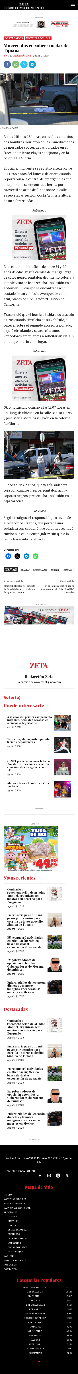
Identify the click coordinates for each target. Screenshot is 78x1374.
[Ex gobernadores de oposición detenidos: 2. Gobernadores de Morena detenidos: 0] (55, 965)
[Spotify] (58, 1175)
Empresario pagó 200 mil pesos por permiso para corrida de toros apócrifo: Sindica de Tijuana (25, 920)
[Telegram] (32, 64)
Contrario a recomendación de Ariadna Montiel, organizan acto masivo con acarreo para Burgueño (26, 895)
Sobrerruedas (40, 569)
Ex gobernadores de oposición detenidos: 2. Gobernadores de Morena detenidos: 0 (25, 964)
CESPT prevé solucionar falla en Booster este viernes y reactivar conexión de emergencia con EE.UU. (28, 765)
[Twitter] (24, 64)
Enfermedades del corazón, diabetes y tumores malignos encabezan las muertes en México (26, 987)
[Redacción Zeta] (6, 56)
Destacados (14, 38)
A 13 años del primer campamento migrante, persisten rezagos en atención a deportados (29, 720)
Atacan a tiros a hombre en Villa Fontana (28, 784)
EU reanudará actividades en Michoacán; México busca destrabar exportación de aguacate (25, 942)
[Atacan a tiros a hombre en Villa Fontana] (62, 789)
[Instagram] (49, 1175)
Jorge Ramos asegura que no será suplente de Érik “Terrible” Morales (57, 589)
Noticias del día (38, 38)
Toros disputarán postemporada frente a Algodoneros (28, 740)
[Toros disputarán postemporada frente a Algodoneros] (62, 745)
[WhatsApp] (15, 64)
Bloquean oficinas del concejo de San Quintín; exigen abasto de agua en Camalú (19, 589)
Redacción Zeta (22, 55)
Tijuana (54, 569)
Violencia (67, 569)
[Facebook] (7, 64)
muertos (24, 569)
